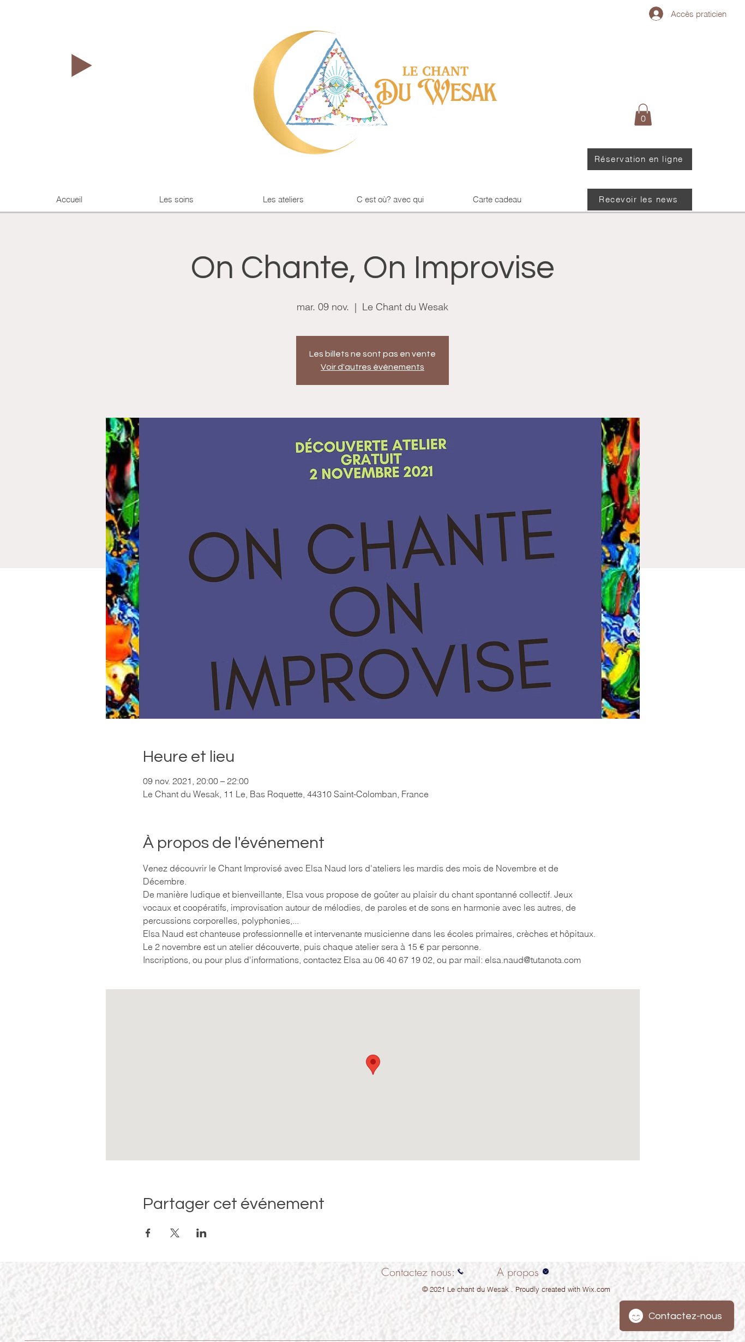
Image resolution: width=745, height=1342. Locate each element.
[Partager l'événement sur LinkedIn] (201, 1233)
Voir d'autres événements (372, 367)
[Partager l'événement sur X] (175, 1233)
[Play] (81, 65)
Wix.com (596, 1289)
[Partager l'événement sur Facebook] (148, 1233)
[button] (643, 115)
